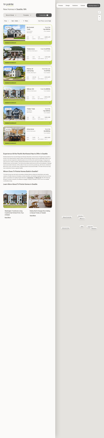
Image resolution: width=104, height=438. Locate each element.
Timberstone (30, 274)
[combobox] (44, 20)
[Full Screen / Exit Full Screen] (99, 12)
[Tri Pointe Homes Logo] (8, 4)
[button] (27, 243)
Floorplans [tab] (27, 15)
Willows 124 (38, 274)
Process (60, 5)
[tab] (11, 15)
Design (68, 5)
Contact (83, 5)
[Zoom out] (99, 19)
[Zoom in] (99, 16)
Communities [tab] (43, 15)
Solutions (75, 5)
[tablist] (28, 15)
